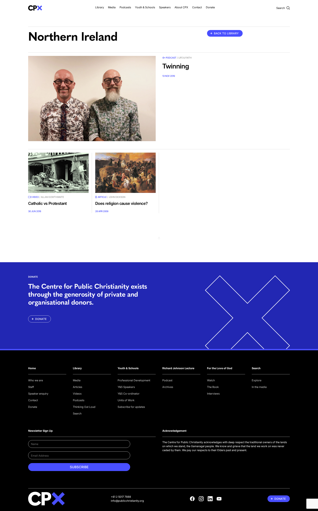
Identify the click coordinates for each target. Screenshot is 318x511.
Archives (167, 387)
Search (77, 413)
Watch (211, 380)
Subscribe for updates (131, 407)
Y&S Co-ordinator (128, 393)
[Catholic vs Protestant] (58, 173)
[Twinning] (92, 98)
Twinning (175, 66)
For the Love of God (219, 368)
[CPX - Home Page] (58, 8)
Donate (210, 7)
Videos (77, 393)
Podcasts (125, 7)
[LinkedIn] (210, 498)
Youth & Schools (145, 7)
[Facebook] (192, 498)
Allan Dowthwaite (52, 197)
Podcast (171, 57)
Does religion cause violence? (121, 203)
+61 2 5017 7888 (121, 496)
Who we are (35, 380)
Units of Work (126, 400)
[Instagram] (201, 498)
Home (32, 368)
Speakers (165, 7)
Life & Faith (185, 57)
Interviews (213, 393)
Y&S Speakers (126, 387)
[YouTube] (219, 498)
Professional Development (134, 380)
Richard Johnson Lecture (178, 368)
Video (35, 197)
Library (99, 7)
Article (102, 197)
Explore (256, 380)
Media (112, 7)
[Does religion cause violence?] (125, 173)
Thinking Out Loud (84, 407)
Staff (31, 387)
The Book (213, 387)
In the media (259, 387)
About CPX (181, 7)
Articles (77, 387)
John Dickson (117, 197)
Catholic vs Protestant (47, 203)
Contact (197, 7)
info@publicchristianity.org (127, 500)
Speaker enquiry (38, 393)
